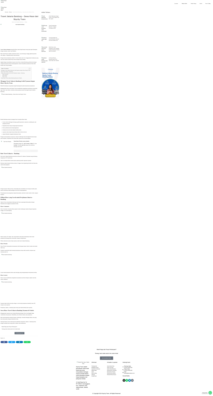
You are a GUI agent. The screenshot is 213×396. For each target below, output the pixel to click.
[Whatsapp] (126, 380)
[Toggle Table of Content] (29, 69)
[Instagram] (124, 380)
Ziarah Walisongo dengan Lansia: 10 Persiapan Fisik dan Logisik (54, 17)
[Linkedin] (129, 380)
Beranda (6, 12)
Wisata (10, 12)
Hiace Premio (4, 75)
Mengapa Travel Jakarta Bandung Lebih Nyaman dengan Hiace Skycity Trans (15, 70)
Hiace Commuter (5, 74)
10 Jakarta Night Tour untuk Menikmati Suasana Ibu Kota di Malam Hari (54, 39)
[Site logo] (5, 1)
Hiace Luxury (4, 76)
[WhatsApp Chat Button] (210, 392)
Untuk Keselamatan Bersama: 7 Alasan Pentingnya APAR (53, 27)
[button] (4, 342)
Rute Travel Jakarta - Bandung (7, 71)
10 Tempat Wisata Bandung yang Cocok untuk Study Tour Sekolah (54, 59)
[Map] (132, 380)
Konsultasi (106, 5)
